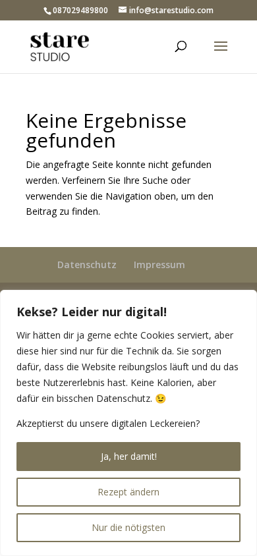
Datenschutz (87, 264)
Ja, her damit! (129, 456)
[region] (128, 423)
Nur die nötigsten (128, 527)
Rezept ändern (128, 492)
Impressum (159, 264)
